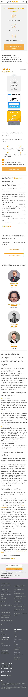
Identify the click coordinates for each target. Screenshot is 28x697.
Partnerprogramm (18, 639)
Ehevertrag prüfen (18, 601)
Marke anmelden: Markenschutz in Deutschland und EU (6, 605)
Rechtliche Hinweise (18, 654)
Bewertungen (3, 634)
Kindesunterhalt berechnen (20, 596)
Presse (15, 636)
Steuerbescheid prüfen (19, 593)
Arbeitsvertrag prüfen (5, 609)
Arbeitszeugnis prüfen (5, 612)
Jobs (15, 634)
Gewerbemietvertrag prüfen (7, 620)
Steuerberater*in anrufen (14, 255)
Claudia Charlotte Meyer (14, 304)
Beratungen (18, 178)
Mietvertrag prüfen (5, 617)
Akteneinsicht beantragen (19, 604)
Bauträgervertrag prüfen (6, 592)
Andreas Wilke (14, 324)
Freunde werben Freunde (19, 641)
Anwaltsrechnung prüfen (19, 606)
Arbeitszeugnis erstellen (6, 615)
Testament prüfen (18, 598)
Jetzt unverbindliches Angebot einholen (14, 47)
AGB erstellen (4, 598)
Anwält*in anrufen (14, 249)
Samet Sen (14, 345)
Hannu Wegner (14, 283)
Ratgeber (3, 631)
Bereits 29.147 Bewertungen (9, 72)
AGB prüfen (3, 601)
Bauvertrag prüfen (4, 589)
